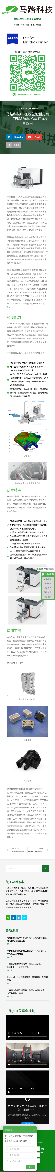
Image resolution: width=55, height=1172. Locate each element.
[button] (15, 137)
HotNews (34, 108)
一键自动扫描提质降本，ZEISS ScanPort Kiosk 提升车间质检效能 (25, 965)
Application (22, 108)
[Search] (45, 868)
